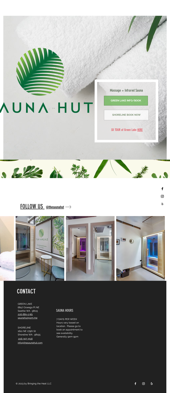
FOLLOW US (32, 206)
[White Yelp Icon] (151, 383)
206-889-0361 (25, 314)
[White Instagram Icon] (143, 383)
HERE (140, 130)
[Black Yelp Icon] (162, 204)
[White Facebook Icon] (135, 383)
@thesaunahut (55, 207)
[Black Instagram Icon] (162, 196)
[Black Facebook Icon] (162, 189)
